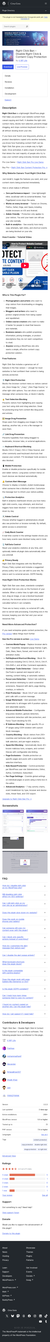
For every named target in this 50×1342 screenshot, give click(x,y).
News (4, 1252)
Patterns (29, 1260)
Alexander (11, 1064)
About (4, 1248)
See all (45, 1195)
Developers (7, 1276)
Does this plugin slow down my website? (19, 913)
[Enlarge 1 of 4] (21, 812)
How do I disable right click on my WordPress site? (14, 886)
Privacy (5, 1260)
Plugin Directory (8, 10)
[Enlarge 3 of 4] (21, 839)
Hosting (5, 1256)
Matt (5, 1291)
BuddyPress (8, 1300)
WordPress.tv (9, 1280)
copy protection (27, 1144)
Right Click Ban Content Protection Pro (29, 167)
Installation (9, 88)
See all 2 (44, 1135)
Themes (29, 1252)
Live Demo (34, 639)
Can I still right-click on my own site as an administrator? (15, 904)
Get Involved (31, 1268)
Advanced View (9, 1156)
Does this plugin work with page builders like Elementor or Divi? (16, 980)
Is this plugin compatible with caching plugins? (12, 972)
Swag (29, 1280)
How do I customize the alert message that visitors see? (15, 947)
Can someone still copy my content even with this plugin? (15, 929)
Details (8, 76)
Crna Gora (12, 1310)
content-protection (40, 1140)
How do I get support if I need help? (18, 1014)
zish (9, 1088)
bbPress (7, 1296)
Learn (4, 1268)
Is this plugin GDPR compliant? (15, 989)
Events (29, 1272)
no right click (42, 1149)
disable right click (41, 1144)
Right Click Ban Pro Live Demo (30, 162)
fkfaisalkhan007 (14, 1072)
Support (8, 100)
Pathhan (10, 1048)
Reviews (8, 82)
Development (10, 94)
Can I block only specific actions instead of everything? (15, 938)
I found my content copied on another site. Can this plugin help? (16, 1005)
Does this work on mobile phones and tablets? (13, 920)
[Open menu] (46, 3)
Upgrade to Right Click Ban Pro (17, 799)
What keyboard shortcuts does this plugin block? (13, 963)
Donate (30, 1276)
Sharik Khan (12, 1080)
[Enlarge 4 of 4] (44, 854)
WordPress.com (10, 1287)
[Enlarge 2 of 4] (44, 812)
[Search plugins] (27, 26)
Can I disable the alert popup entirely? (18, 955)
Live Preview (22, 67)
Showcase (30, 1248)
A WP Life (23, 60)
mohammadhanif (14, 1056)
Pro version (7, 634)
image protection (30, 1149)
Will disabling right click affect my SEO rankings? (13, 895)
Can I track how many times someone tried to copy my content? (17, 996)
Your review (7, 1195)
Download (8, 67)
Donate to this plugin (11, 1233)
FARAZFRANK (13, 1095)
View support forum (10, 1212)
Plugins (29, 1256)
